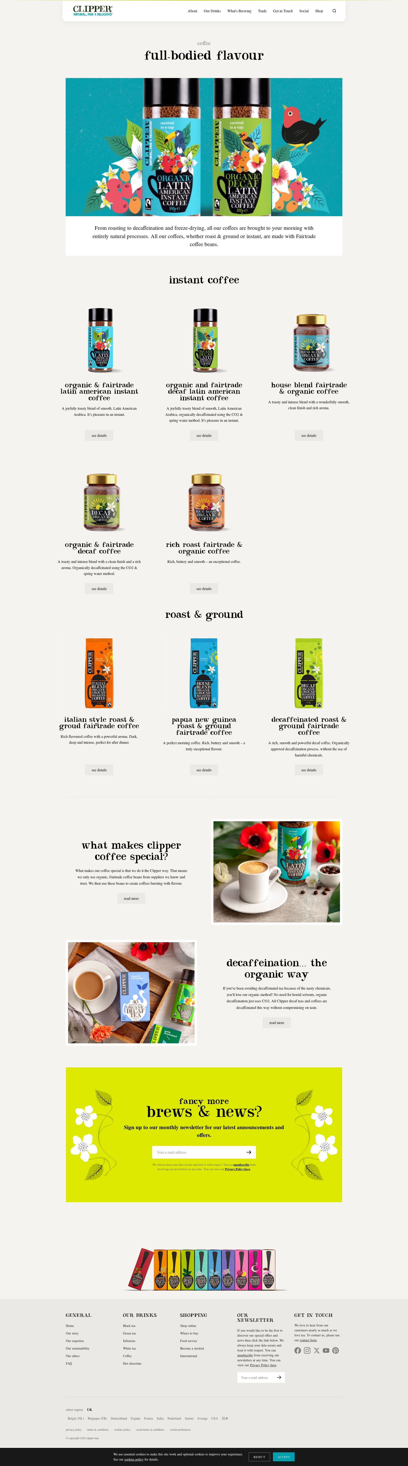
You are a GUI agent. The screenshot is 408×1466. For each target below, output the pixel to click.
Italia (160, 1418)
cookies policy (134, 1459)
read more (131, 898)
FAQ (69, 1363)
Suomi (189, 1418)
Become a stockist (192, 1348)
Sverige (202, 1418)
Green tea (129, 1333)
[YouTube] (326, 1350)
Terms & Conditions (98, 1429)
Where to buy (189, 1333)
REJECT (259, 1457)
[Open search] (334, 11)
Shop (319, 10)
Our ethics (73, 1356)
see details (99, 435)
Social (304, 10)
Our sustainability (77, 1348)
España (135, 1418)
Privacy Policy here (237, 1169)
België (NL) (76, 1418)
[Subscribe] (249, 1152)
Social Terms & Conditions (150, 1429)
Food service (188, 1340)
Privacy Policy (74, 1429)
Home (70, 1325)
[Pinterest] (335, 1350)
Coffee (127, 1356)
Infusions (129, 1340)
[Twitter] (316, 1350)
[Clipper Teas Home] (93, 10)
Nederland (174, 1418)
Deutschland (119, 1418)
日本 (225, 1418)
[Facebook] (297, 1350)
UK (89, 1409)
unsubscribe (241, 1164)
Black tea (129, 1325)
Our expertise (75, 1340)
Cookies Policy (122, 1429)
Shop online (188, 1325)
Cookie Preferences (180, 1429)
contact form (308, 1340)
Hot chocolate (132, 1363)
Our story (72, 1333)
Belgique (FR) (97, 1418)
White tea (129, 1348)
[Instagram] (307, 1350)
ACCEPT (284, 1457)
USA (214, 1418)
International (188, 1356)
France (148, 1418)
